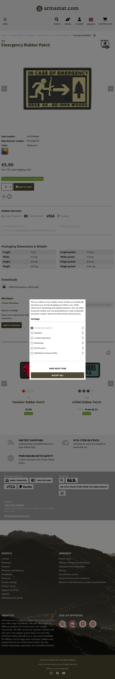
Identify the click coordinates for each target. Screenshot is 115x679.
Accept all (58, 375)
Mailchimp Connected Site (45, 353)
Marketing (38, 343)
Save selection (57, 368)
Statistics (38, 333)
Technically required (43, 328)
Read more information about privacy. (64, 314)
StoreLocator (40, 348)
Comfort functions (42, 338)
